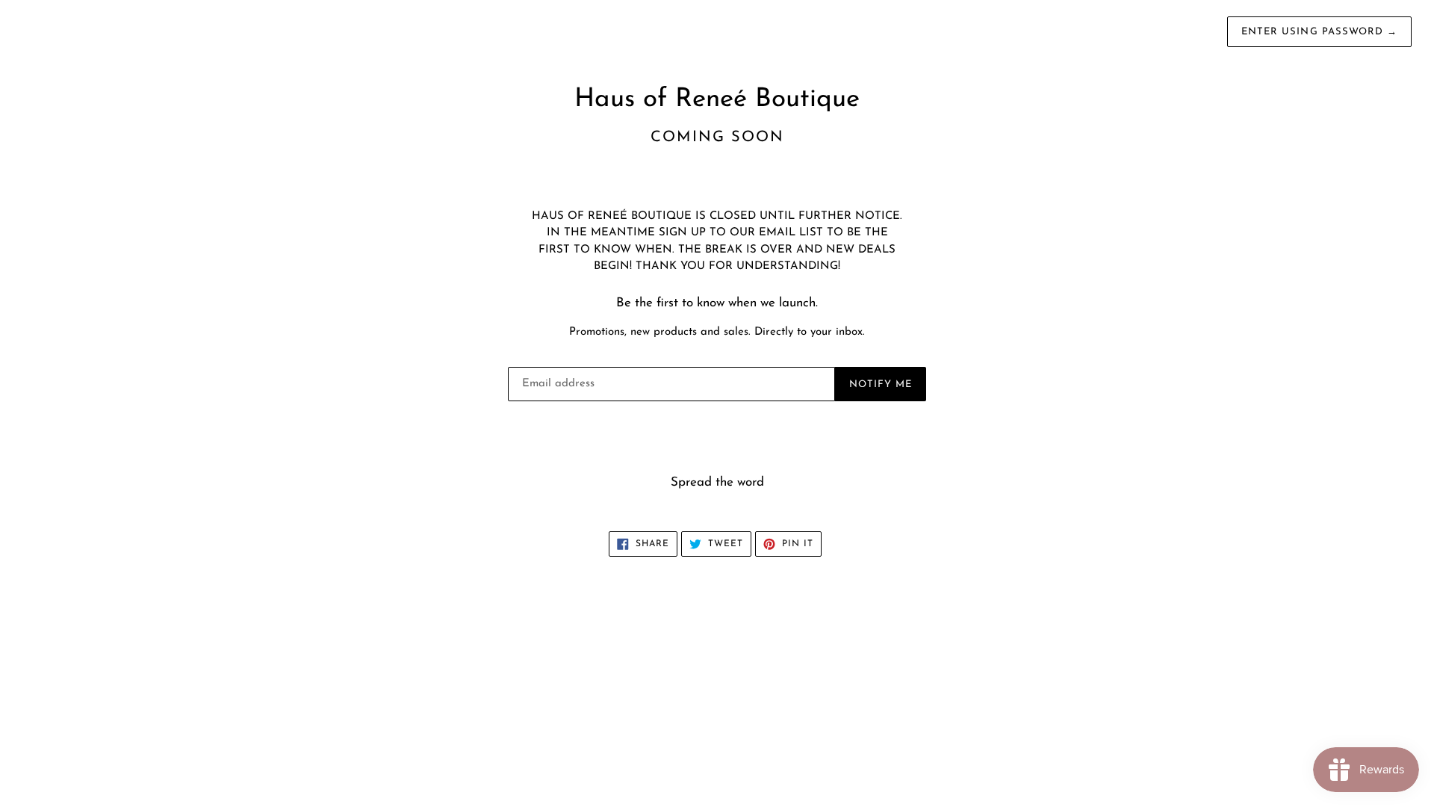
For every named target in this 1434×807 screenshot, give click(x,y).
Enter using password (1319, 32)
